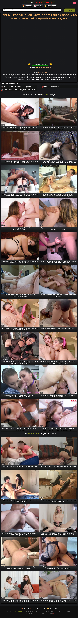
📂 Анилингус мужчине (43, 67)
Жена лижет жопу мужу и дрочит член (20, 87)
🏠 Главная (25, 608)
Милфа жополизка (52, 87)
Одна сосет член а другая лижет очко (20, 90)
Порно (39, 2)
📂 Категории (50, 6)
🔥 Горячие (27, 6)
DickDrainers (42, 72)
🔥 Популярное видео (38, 608)
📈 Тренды (38, 6)
